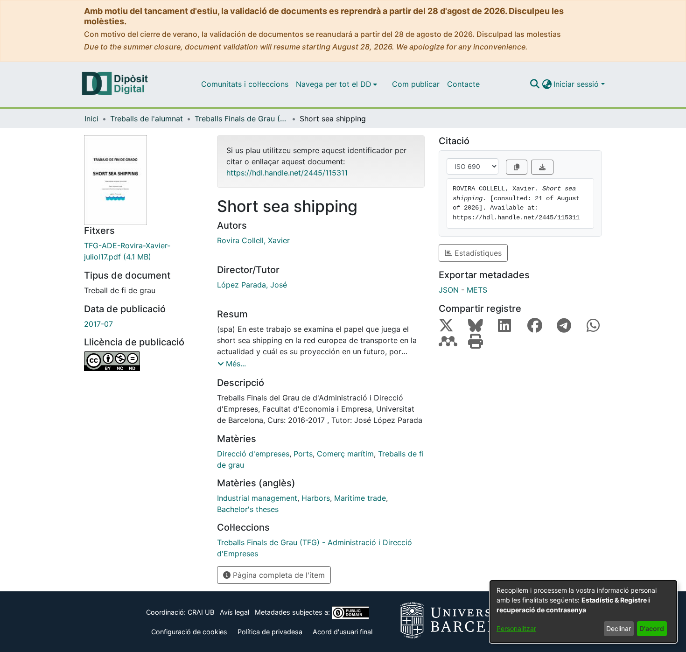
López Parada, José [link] (252, 284)
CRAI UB (201, 612)
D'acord (651, 628)
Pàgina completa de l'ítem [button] (278, 575)
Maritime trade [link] (360, 498)
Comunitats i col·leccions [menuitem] (244, 84)
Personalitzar (516, 628)
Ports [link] (303, 453)
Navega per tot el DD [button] (333, 84)
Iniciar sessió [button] (577, 84)
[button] (534, 84)
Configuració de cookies (189, 632)
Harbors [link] (315, 498)
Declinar (618, 628)
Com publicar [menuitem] (416, 84)
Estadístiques (477, 253)
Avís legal (234, 612)
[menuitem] (336, 84)
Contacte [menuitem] (463, 84)
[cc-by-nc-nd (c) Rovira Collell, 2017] (143, 361)
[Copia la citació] (516, 167)
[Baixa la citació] (542, 167)
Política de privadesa (270, 632)
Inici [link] (91, 118)
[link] (143, 251)
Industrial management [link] (257, 498)
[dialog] (583, 612)
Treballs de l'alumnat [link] (146, 118)
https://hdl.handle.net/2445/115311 (287, 172)
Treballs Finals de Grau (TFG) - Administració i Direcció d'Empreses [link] (241, 118)
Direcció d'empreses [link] (253, 453)
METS (477, 289)
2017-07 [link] (98, 324)
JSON (449, 289)
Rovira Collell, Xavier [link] (253, 240)
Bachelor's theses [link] (248, 509)
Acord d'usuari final (342, 632)
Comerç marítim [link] (345, 453)
